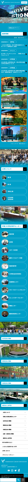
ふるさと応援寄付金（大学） (9, 446)
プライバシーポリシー (8, 455)
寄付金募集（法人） (7, 442)
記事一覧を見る (19, 37)
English (25, 2)
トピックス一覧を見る (18, 143)
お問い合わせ (6, 451)
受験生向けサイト (14, 28)
